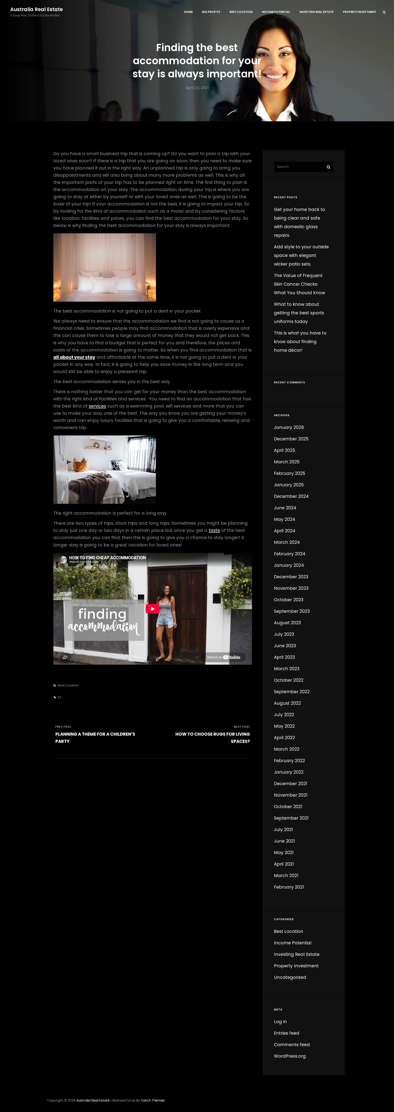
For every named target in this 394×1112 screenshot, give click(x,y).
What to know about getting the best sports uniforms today (299, 312)
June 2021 (284, 841)
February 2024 (289, 554)
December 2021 (290, 784)
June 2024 (285, 508)
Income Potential (276, 12)
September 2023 (292, 611)
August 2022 (287, 703)
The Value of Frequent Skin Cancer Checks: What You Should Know (299, 284)
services (97, 406)
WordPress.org (290, 1056)
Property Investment (359, 12)
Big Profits (211, 12)
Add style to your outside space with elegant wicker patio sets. (301, 255)
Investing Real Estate (316, 12)
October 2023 (288, 600)
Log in (280, 1022)
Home (188, 12)
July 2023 (284, 634)
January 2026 (289, 427)
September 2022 (292, 692)
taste (214, 530)
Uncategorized (290, 977)
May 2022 (284, 726)
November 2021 (290, 795)
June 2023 (285, 646)
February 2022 (289, 761)
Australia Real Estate (36, 9)
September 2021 (291, 818)
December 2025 (291, 439)
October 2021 (288, 807)
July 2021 (283, 830)
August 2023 (287, 623)
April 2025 (284, 450)
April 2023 (284, 657)
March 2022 (286, 749)
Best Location (241, 12)
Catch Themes (153, 1100)
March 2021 (286, 875)
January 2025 (289, 485)
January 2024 (289, 565)
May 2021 (284, 852)
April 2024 (284, 531)
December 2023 (291, 577)
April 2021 (284, 864)
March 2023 (286, 669)
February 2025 (289, 473)
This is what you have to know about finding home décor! (300, 341)
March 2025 (287, 462)
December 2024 (291, 496)
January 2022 (289, 772)
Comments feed (292, 1045)
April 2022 (284, 738)
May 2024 (284, 519)
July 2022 (284, 715)
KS (60, 697)
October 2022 (288, 680)
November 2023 (291, 588)
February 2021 (289, 887)
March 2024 (287, 542)
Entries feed (286, 1033)
